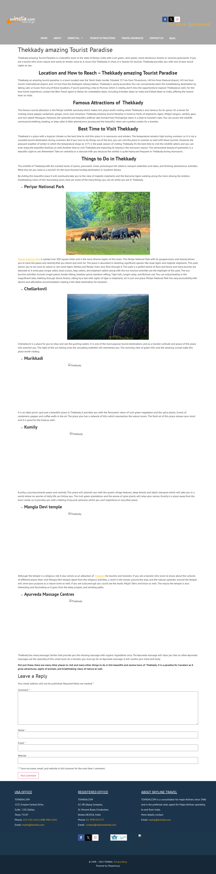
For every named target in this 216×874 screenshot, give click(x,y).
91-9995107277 (95, 819)
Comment (24, 690)
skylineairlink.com (106, 824)
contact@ (91, 824)
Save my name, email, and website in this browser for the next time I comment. (63, 768)
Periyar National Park (29, 259)
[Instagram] (177, 19)
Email (22, 743)
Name (22, 730)
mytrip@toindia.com (33, 824)
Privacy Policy (120, 861)
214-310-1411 (31, 819)
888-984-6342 (49, 819)
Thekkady (100, 575)
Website (22, 755)
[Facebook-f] (165, 19)
